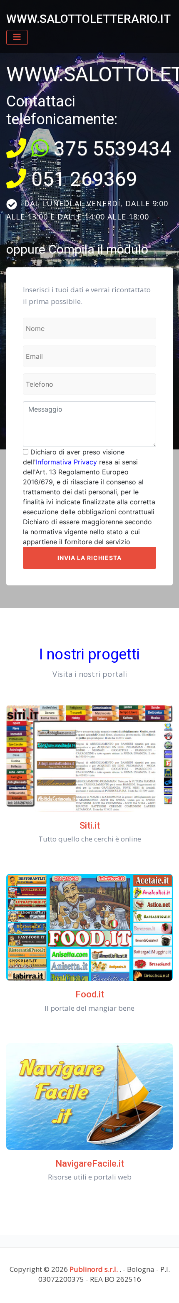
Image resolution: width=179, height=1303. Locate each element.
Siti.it (90, 825)
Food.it (89, 994)
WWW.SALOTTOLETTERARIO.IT (88, 19)
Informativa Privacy (66, 462)
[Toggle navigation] (17, 37)
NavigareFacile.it (89, 1163)
